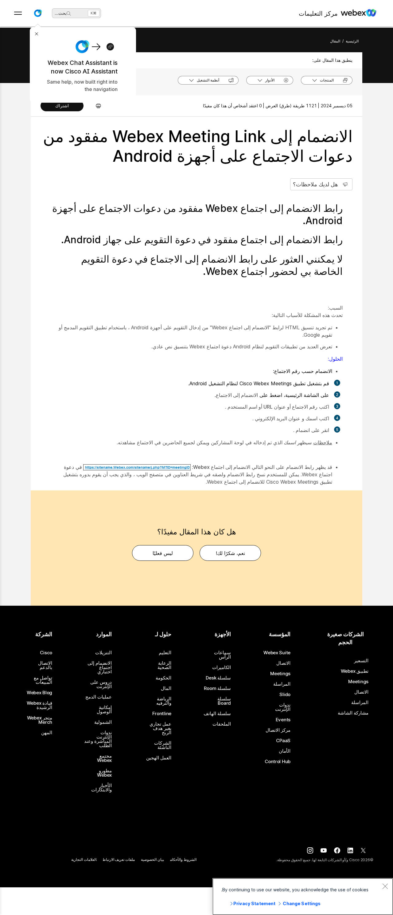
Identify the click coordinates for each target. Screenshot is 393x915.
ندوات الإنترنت (282, 707)
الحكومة (163, 678)
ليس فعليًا (163, 553)
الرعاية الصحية (164, 665)
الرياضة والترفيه (163, 701)
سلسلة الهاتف (217, 713)
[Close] (385, 886)
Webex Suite (276, 653)
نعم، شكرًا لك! (230, 553)
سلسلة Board (224, 701)
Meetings (358, 681)
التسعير (361, 661)
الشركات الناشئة (162, 745)
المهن (46, 733)
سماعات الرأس (222, 655)
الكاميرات (221, 667)
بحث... (61, 13)
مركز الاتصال (278, 730)
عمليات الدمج (98, 697)
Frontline (161, 713)
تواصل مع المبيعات (43, 680)
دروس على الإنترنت (101, 684)
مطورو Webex (104, 773)
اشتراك (62, 105)
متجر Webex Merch (39, 720)
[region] (302, 896)
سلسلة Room (217, 688)
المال (166, 688)
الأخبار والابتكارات (101, 787)
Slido (284, 694)
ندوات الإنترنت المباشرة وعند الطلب (98, 739)
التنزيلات (103, 653)
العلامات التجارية (84, 859)
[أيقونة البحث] (69, 13)
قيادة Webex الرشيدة (39, 705)
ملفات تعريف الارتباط (119, 859)
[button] (38, 13)
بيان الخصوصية (152, 859)
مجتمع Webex (104, 758)
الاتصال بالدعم (45, 665)
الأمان (284, 751)
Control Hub (277, 761)
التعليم (165, 653)
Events (283, 720)
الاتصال (361, 692)
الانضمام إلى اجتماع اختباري (100, 667)
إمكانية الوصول (104, 709)
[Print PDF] (95, 105)
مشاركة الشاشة (353, 713)
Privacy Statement (254, 903)
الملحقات (221, 724)
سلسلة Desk (218, 678)
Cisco (46, 653)
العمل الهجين (158, 758)
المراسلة (359, 702)
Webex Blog (39, 693)
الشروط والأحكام (183, 859)
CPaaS (283, 741)
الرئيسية (352, 41)
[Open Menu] (18, 13)
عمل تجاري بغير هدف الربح (160, 728)
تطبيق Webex (354, 671)
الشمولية (103, 722)
